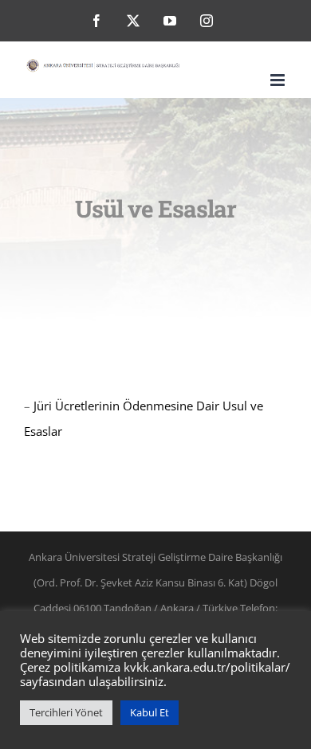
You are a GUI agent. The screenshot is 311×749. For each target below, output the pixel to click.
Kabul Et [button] (149, 712)
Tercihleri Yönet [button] (66, 712)
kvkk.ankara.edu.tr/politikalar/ (207, 667)
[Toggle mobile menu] (278, 80)
